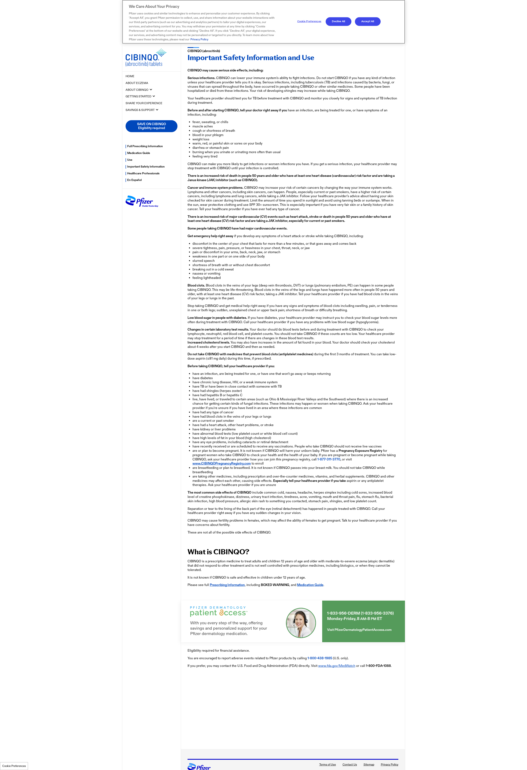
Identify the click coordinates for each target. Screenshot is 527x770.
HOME (130, 76)
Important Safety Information (146, 167)
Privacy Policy (389, 765)
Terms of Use (327, 765)
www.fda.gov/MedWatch (336, 666)
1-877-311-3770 (328, 459)
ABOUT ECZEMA (137, 83)
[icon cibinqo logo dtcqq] (151, 57)
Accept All (367, 21)
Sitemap (369, 765)
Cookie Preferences (14, 766)
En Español (134, 180)
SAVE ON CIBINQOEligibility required (151, 126)
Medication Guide (138, 153)
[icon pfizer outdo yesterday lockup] (142, 209)
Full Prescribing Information (145, 146)
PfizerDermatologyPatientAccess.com (363, 630)
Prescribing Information (227, 585)
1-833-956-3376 (377, 613)
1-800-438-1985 (320, 658)
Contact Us (350, 765)
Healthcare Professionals (143, 173)
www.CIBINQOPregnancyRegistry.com (221, 463)
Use (129, 160)
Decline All (338, 21)
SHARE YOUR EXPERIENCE (144, 103)
